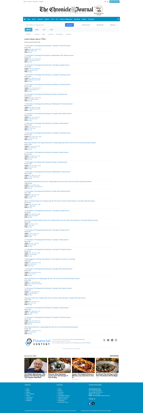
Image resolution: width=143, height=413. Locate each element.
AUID (29, 156)
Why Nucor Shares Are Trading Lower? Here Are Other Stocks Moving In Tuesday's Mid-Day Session (54, 298)
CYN (39, 311)
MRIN (32, 50)
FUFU (36, 138)
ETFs (44, 29)
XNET (31, 177)
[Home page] (71, 10)
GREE (38, 253)
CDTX (34, 332)
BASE (33, 214)
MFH (35, 195)
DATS (36, 127)
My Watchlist (100, 25)
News (43, 34)
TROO (35, 167)
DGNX (38, 107)
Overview (37, 34)
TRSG (35, 50)
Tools (51, 29)
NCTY (37, 89)
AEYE (33, 282)
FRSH (33, 253)
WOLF (28, 264)
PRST (38, 195)
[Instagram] (116, 342)
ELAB (38, 185)
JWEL (34, 206)
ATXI (32, 185)
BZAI (29, 78)
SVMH (28, 186)
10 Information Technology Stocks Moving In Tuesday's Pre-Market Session (47, 46)
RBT (35, 245)
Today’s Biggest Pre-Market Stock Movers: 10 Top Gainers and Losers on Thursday (49, 259)
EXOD (39, 165)
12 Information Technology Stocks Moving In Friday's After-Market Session (47, 191)
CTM (28, 177)
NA (34, 274)
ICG (28, 109)
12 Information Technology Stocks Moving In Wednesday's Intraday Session (47, 172)
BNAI (33, 49)
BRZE (29, 117)
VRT (28, 206)
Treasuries (68, 34)
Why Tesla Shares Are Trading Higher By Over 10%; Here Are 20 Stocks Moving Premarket (52, 278)
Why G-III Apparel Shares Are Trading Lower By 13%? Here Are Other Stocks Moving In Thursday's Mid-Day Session (59, 201)
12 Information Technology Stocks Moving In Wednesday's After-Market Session (49, 55)
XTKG (36, 118)
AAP (29, 224)
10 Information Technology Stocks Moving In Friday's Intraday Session (45, 94)
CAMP (39, 214)
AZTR (33, 301)
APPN (29, 253)
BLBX (33, 127)
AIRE (29, 243)
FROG (39, 59)
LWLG (39, 97)
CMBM (36, 49)
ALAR (29, 165)
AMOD (33, 175)
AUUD (32, 272)
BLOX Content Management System (94, 410)
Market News (33, 60)
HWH (32, 147)
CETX (31, 233)
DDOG (39, 272)
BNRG (31, 206)
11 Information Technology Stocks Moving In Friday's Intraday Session (45, 162)
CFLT (33, 59)
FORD (36, 59)
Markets (28, 29)
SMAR (36, 215)
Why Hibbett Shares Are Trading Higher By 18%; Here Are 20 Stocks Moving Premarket (51, 327)
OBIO (28, 147)
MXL (39, 68)
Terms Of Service (86, 343)
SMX (28, 70)
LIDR (33, 195)
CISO (36, 107)
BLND (35, 292)
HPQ (30, 225)
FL (27, 225)
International (59, 34)
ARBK (29, 49)
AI (34, 224)
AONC (35, 204)
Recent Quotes (86, 25)
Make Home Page (114, 1)
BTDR (33, 156)
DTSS (28, 138)
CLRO (33, 88)
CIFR (35, 243)
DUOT (39, 78)
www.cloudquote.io (80, 339)
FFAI (36, 146)
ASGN (29, 68)
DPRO (35, 185)
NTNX (35, 235)
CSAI (36, 78)
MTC (38, 243)
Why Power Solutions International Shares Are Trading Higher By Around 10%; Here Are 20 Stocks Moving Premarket (60, 143)
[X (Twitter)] (104, 342)
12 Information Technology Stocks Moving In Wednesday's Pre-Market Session (48, 104)
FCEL (32, 303)
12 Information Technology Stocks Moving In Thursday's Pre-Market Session (47, 249)
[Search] (118, 19)
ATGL (32, 243)
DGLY (36, 88)
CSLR (39, 282)
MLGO (28, 157)
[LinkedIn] (112, 342)
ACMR (29, 321)
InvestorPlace (31, 265)
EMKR (29, 195)
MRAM (34, 254)
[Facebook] (108, 342)
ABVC (29, 282)
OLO (28, 60)
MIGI (39, 80)
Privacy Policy (76, 343)
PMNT (32, 186)
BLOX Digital (108, 410)
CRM (38, 233)
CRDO (39, 49)
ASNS (29, 107)
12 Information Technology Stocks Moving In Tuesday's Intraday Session (46, 123)
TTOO (34, 303)
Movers (36, 80)
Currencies (50, 34)
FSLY (36, 253)
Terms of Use (66, 410)
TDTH (28, 99)
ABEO (29, 301)
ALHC (36, 224)
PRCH (31, 128)
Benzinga (30, 52)
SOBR (31, 196)
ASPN (33, 262)
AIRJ (33, 204)
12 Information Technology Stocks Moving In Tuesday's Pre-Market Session (47, 75)
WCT (28, 128)
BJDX (36, 282)
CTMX (39, 262)
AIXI (29, 185)
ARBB (29, 97)
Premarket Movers (38, 186)
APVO (29, 262)
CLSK (39, 156)
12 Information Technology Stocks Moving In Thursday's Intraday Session (46, 65)
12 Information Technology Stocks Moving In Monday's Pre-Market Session (47, 84)
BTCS (38, 292)
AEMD (29, 204)
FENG (33, 225)
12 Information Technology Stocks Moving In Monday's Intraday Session (46, 152)
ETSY (32, 264)
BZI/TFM (38, 109)
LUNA (31, 254)
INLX (34, 128)
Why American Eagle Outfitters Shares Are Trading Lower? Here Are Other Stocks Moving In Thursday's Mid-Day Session (61, 220)
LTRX (35, 322)
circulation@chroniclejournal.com (101, 395)
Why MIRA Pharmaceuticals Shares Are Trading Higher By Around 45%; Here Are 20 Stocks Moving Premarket (57, 181)
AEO (32, 224)
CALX (38, 301)
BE (35, 301)
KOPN (36, 97)
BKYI (36, 321)
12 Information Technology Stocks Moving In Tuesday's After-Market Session (48, 113)
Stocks (37, 29)
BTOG (33, 68)
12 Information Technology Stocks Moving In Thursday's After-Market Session (48, 269)
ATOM (29, 127)
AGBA (33, 330)
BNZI (33, 107)
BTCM (29, 59)
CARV (36, 262)
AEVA (29, 175)
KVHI (39, 88)
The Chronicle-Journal (38, 410)
